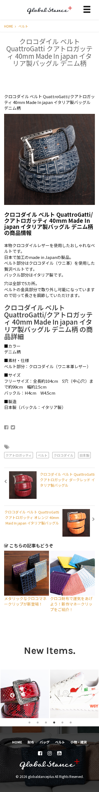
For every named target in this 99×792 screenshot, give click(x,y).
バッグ (45, 742)
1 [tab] (29, 722)
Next (91, 694)
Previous (9, 694)
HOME (9, 26)
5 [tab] (62, 722)
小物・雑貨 (78, 742)
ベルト (23, 26)
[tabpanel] (41, 694)
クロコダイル (63, 455)
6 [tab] (70, 722)
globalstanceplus (49, 14)
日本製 (84, 455)
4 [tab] (54, 722)
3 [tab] (46, 722)
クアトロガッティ (19, 455)
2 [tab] (37, 722)
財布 (31, 742)
